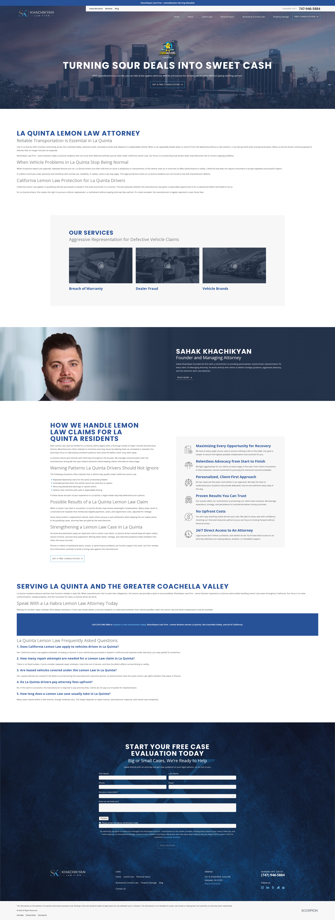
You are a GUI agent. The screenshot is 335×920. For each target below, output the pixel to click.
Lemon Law (129, 876)
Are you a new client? (108, 792)
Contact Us (121, 888)
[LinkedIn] (267, 887)
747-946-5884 (309, 8)
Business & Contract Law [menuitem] (254, 16)
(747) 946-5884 (103, 624)
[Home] (36, 13)
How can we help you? (109, 801)
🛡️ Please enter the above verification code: (118, 823)
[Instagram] (262, 887)
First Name (104, 773)
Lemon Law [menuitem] (207, 16)
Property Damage (149, 882)
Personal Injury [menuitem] (227, 16)
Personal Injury (143, 876)
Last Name (173, 773)
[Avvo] (278, 887)
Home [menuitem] (176, 16)
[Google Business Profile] (283, 887)
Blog (117, 8)
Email (171, 783)
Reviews (108, 8)
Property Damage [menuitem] (281, 16)
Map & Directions (212, 883)
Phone (102, 783)
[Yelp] (273, 887)
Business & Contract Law (127, 882)
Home (118, 876)
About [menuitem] (190, 16)
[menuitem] (20, 915)
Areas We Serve (96, 8)
